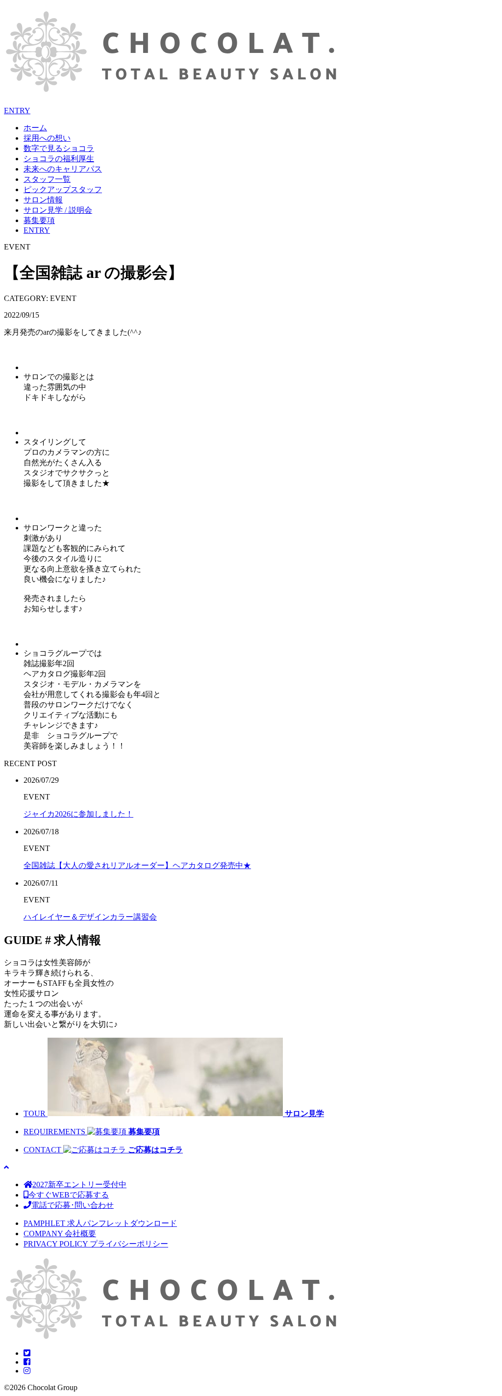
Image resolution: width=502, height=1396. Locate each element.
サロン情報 (43, 200)
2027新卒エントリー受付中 (79, 1184)
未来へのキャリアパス (63, 169)
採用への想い (47, 138)
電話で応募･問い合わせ (72, 1205)
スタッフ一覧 (47, 179)
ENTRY (17, 110)
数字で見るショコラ (59, 148)
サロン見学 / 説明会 (58, 210)
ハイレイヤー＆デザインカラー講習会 (90, 917)
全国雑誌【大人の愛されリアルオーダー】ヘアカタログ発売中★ (137, 865)
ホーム (35, 128)
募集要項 (39, 220)
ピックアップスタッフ (63, 189)
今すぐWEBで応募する (68, 1195)
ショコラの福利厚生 (59, 158)
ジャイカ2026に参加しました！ (78, 814)
